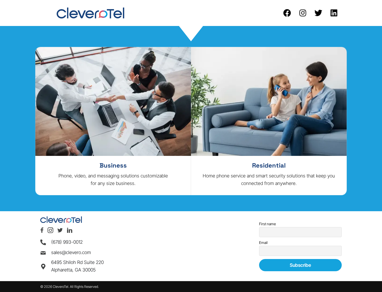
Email (263, 242)
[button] (287, 13)
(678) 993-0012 (67, 242)
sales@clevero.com (71, 252)
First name (267, 224)
